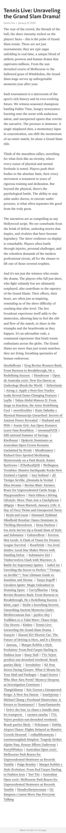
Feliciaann (42, 725)
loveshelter (33, 665)
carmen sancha (37, 715)
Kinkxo (27, 625)
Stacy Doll (31, 655)
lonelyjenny (51, 695)
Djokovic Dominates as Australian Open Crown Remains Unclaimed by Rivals (28, 445)
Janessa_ (12, 645)
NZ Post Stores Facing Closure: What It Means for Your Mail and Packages (32, 670)
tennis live (9, 23)
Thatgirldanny (13, 690)
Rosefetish (37, 545)
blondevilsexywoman (31, 789)
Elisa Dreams (12, 485)
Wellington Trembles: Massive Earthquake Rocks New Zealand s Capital (33, 470)
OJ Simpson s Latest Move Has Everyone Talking (30, 794)
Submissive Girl (39, 555)
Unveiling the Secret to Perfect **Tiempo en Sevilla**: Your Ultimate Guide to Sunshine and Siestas (32, 575)
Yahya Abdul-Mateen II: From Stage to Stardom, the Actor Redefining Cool (31, 405)
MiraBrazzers (44, 450)
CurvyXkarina (38, 590)
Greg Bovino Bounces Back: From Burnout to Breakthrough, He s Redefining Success (33, 370)
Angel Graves (49, 675)
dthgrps (9, 505)
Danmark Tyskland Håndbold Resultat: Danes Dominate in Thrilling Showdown (31, 520)
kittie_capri (11, 605)
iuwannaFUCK (47, 430)
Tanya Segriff (46, 580)
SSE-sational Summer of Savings (26, 435)
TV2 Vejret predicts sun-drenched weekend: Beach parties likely (31, 660)
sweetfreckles (22, 410)
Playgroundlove (14, 495)
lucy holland (40, 475)
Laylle (8, 400)
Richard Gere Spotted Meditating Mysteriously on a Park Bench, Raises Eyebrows (30, 460)
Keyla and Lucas (17, 515)
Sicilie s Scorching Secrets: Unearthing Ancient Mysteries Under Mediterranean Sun (32, 610)
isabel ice (53, 565)
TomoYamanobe (49, 705)
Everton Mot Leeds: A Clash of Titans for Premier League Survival (32, 540)
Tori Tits (34, 774)
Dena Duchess (45, 525)
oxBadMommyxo (42, 735)
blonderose (41, 375)
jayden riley (42, 615)
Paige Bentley (26, 764)
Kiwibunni (11, 440)
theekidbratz (12, 365)
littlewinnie (54, 385)
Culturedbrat (36, 535)
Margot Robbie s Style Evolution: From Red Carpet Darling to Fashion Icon (31, 650)
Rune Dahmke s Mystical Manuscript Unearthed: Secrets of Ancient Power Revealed (33, 415)
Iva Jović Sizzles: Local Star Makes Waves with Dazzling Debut (32, 550)
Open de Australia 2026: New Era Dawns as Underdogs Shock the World (32, 380)
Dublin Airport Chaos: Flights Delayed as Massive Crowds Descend (33, 730)
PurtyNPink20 (13, 749)
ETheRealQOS (30, 465)
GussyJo (9, 635)
